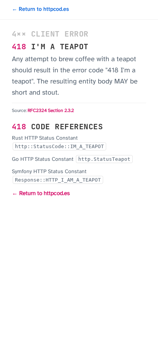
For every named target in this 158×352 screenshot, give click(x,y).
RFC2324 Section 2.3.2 (51, 110)
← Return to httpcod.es (40, 9)
